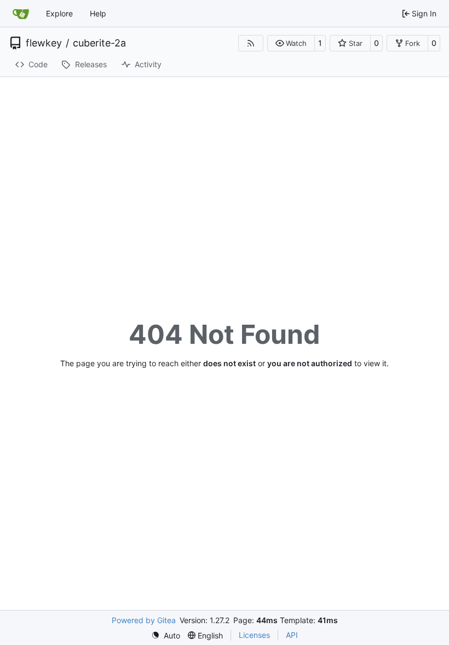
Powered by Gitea (144, 620)
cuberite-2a (99, 43)
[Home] (20, 14)
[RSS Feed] (250, 43)
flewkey (44, 43)
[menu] (165, 635)
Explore (59, 13)
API (292, 635)
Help (98, 13)
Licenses (254, 635)
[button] (291, 43)
